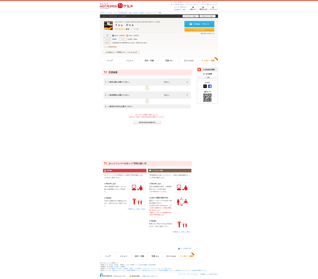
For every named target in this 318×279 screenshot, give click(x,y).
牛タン (170, 268)
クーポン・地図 (208, 60)
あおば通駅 (110, 266)
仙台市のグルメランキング (149, 270)
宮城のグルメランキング (119, 270)
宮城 (130, 13)
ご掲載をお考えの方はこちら (150, 276)
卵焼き (113, 268)
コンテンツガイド (193, 4)
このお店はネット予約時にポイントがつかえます (121, 52)
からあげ (119, 268)
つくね (158, 268)
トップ (110, 60)
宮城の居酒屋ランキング (134, 270)
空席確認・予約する (201, 24)
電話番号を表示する (207, 33)
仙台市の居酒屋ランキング (166, 270)
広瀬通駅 (122, 266)
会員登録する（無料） (180, 9)
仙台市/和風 (152, 264)
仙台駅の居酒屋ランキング (199, 270)
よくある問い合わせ (178, 4)
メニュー (129, 60)
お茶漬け (125, 268)
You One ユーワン (151, 13)
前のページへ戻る (107, 13)
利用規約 (202, 274)
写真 (168, 60)
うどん (153, 268)
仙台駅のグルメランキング (183, 270)
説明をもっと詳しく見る (137, 209)
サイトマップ (181, 274)
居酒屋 (114, 39)
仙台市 (135, 13)
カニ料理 (137, 268)
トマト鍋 (164, 268)
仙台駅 (141, 13)
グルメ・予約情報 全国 (120, 13)
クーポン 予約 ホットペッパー (209, 4)
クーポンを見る (199, 30)
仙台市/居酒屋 (143, 264)
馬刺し (132, 268)
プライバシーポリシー (193, 274)
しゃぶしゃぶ (145, 268)
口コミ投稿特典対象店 (110, 47)
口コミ (188, 60)
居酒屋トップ (134, 264)
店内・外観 (149, 60)
